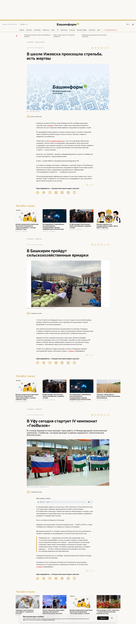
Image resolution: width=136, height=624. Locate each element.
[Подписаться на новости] (74, 192)
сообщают (50, 125)
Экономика (37, 30)
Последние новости (111, 30)
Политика (29, 30)
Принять (103, 618)
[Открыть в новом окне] (37, 192)
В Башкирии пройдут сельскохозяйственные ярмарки (37, 35)
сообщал (71, 351)
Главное (21, 30)
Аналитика (92, 30)
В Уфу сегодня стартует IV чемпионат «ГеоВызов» (64, 35)
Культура (72, 30)
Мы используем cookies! (33, 617)
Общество (46, 30)
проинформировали (57, 141)
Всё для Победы (82, 30)
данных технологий (49, 620)
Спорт (53, 30)
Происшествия (39, 42)
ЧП (58, 30)
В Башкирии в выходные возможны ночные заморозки (94, 35)
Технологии (63, 30)
